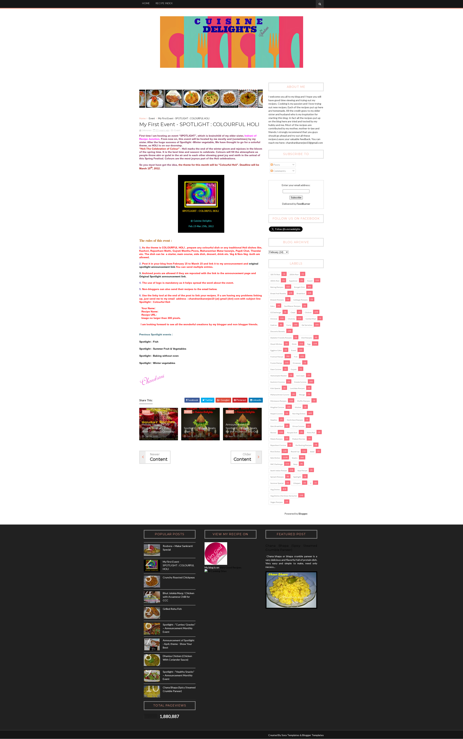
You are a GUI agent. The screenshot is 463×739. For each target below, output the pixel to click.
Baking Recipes (276, 287)
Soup (295, 464)
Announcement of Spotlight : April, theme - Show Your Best (178, 644)
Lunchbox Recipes (297, 388)
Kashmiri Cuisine (277, 382)
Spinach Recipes (277, 477)
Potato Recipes (276, 439)
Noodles (273, 420)
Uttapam (297, 483)
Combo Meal (311, 319)
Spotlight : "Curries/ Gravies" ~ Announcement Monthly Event (179, 628)
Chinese (273, 319)
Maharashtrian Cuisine (279, 395)
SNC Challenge (276, 464)
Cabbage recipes (300, 300)
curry (288, 325)
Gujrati (294, 369)
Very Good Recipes (230, 567)
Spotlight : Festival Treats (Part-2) (200, 430)
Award (310, 281)
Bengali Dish (299, 287)
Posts (276, 164)
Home (142, 118)
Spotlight (297, 477)
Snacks (295, 458)
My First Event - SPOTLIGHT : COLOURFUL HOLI (178, 565)
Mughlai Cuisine (277, 407)
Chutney (291, 319)
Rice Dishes (275, 451)
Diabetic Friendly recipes (281, 338)
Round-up (295, 451)
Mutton (298, 407)
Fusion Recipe (276, 363)
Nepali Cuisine (276, 414)
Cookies (273, 325)
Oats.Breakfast (276, 426)
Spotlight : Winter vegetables (157, 363)
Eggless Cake (276, 350)
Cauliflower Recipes (292, 306)
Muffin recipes (303, 401)
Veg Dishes (275, 489)
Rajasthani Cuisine (278, 445)
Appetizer (293, 281)
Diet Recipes (306, 338)
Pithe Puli (311, 432)
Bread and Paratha (278, 293)
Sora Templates (290, 735)
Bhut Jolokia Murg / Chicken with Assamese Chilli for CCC (178, 597)
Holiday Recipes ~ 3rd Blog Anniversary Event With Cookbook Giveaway (158, 428)
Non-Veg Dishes (298, 414)
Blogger (303, 513)
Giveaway (297, 363)
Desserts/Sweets (277, 331)
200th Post (294, 274)
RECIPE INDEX (164, 3)
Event (152, 118)
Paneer (273, 432)
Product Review (298, 439)
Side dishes (275, 458)
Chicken (308, 312)
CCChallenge (275, 312)
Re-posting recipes (304, 445)
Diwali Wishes (276, 344)
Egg (309, 344)
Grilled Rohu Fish (172, 608)
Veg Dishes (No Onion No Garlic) (283, 496)
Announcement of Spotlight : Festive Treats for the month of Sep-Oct (242, 428)
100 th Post (275, 274)
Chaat (293, 312)
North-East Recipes (295, 420)
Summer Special (277, 483)
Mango (302, 395)
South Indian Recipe (278, 470)
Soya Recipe (302, 470)
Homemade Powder (278, 376)
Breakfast (301, 293)
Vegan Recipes (276, 502)
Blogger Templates (313, 735)
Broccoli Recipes (277, 300)
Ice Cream (300, 376)
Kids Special (275, 388)
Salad (312, 451)
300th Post (274, 281)
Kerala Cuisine (300, 382)
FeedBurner (303, 203)
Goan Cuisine (275, 369)
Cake (272, 306)
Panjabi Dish (292, 432)
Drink (294, 344)
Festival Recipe (276, 357)
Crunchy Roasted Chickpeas (179, 577)
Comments (279, 170)
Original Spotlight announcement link (162, 276)
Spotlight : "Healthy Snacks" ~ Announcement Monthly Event (178, 675)
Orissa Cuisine (298, 426)
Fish (296, 357)
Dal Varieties (307, 325)
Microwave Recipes (278, 401)
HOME (146, 3)
